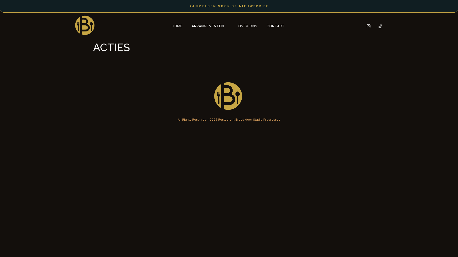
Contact (276, 26)
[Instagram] (366, 26)
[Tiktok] (378, 26)
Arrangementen (208, 26)
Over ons (247, 26)
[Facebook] (355, 26)
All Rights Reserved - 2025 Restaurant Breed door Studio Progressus (229, 119)
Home (177, 26)
